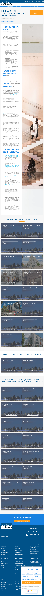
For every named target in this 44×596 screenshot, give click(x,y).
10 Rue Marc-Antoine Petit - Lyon (32, 288)
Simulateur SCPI (33, 550)
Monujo (2, 562)
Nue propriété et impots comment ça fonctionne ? (34, 563)
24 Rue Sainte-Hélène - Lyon (9, 272)
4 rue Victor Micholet (7, 360)
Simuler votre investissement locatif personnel (35, 547)
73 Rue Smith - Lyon (7, 334)
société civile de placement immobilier (10, 94)
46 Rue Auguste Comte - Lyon (31, 272)
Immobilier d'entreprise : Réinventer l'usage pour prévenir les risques (12, 166)
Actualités (3, 570)
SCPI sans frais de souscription (6, 585)
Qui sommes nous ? (4, 551)
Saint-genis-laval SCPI (7, 466)
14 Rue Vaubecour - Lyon (29, 241)
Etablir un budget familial (19, 562)
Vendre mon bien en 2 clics (34, 552)
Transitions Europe (18, 551)
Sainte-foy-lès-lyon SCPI (29, 388)
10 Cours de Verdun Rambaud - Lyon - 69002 (11, 53)
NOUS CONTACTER (29, 1)
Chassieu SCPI (5, 498)
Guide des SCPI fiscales (19, 584)
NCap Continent (18, 553)
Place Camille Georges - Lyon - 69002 (11, 60)
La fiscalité (3, 549)
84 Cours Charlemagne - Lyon (10, 288)
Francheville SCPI (27, 466)
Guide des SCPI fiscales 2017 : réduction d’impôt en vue (10, 176)
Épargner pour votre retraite (20, 566)
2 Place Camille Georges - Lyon (31, 256)
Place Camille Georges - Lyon (9, 256)
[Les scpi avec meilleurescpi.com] (6, 3)
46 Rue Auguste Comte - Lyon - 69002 (11, 67)
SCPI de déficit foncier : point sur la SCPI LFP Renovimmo (11, 194)
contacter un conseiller (22, 521)
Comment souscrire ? (4, 564)
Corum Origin (17, 545)
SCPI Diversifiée (4, 589)
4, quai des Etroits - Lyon (8, 225)
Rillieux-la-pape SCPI (28, 482)
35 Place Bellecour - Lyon (30, 319)
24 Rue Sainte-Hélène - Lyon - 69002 (11, 64)
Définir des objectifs (18, 568)
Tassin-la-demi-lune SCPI (8, 404)
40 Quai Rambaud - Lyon (30, 334)
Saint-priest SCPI (27, 498)
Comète (16, 547)
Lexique (2, 566)
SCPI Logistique (4, 591)
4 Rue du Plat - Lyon (7, 319)
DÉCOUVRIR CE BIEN (11, 235)
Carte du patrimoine (33, 554)
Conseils (2, 568)
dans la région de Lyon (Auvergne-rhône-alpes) (11, 33)
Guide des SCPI (18, 582)
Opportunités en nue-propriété (35, 545)
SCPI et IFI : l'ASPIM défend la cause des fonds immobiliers (12, 203)
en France (16, 34)
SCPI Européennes (4, 583)
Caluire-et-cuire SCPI (28, 404)
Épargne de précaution (19, 564)
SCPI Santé (3, 587)
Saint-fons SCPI (6, 420)
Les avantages (3, 547)
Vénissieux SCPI (27, 435)
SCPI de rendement (4, 553)
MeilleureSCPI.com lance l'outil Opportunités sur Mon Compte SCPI (12, 185)
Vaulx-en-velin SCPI (7, 451)
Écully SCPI (5, 435)
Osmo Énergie (17, 549)
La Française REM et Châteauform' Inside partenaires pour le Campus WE (12, 156)
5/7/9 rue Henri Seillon (29, 360)
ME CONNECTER (39, 1)
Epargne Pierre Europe (19, 555)
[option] (32, 119)
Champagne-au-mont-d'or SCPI (31, 451)
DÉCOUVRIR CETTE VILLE (11, 398)
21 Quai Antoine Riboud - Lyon (10, 303)
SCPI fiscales (3, 555)
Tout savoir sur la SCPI (5, 545)
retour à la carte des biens (36, 12)
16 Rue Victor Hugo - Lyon (30, 303)
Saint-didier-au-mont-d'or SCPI (10, 482)
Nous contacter (3, 572)
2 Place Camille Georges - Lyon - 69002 (11, 62)
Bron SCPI (26, 420)
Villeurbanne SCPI (6, 388)
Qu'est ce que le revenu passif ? (35, 565)
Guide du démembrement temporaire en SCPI (19, 587)
